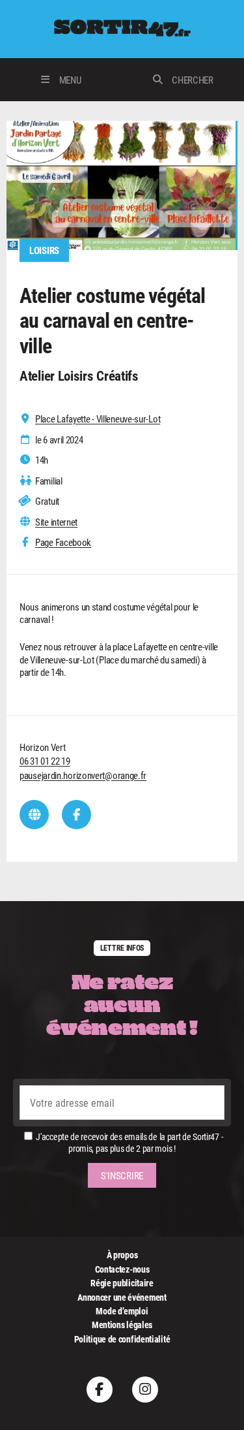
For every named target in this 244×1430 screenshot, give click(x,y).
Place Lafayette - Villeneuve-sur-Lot (97, 418)
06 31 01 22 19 (45, 760)
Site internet (56, 522)
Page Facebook (63, 542)
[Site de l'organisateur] (34, 814)
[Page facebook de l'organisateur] (76, 814)
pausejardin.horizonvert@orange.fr (83, 775)
